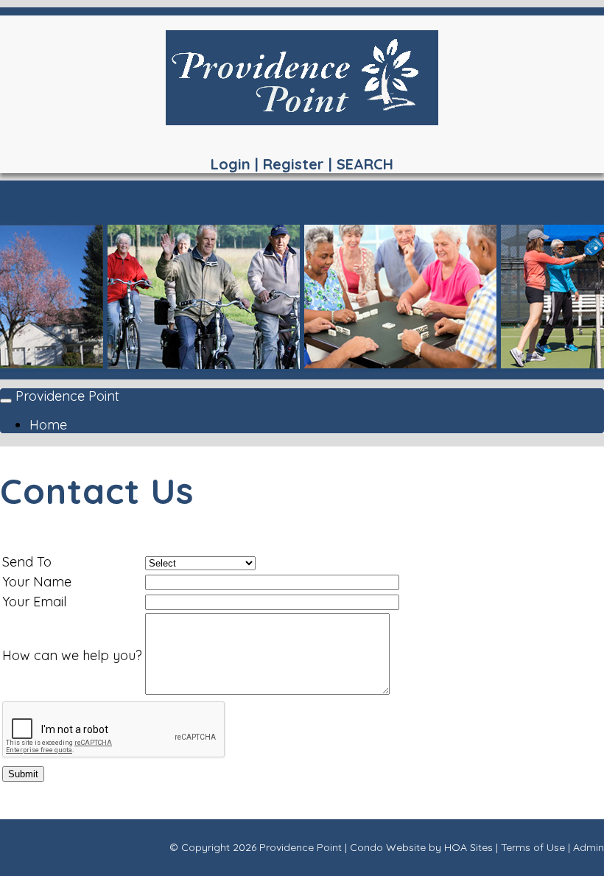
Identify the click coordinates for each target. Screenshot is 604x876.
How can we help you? (72, 655)
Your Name (36, 581)
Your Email (34, 601)
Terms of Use (533, 847)
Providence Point (67, 396)
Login (230, 164)
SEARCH (365, 164)
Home (48, 424)
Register (293, 164)
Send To (27, 561)
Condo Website (388, 847)
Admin (588, 847)
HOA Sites (468, 847)
